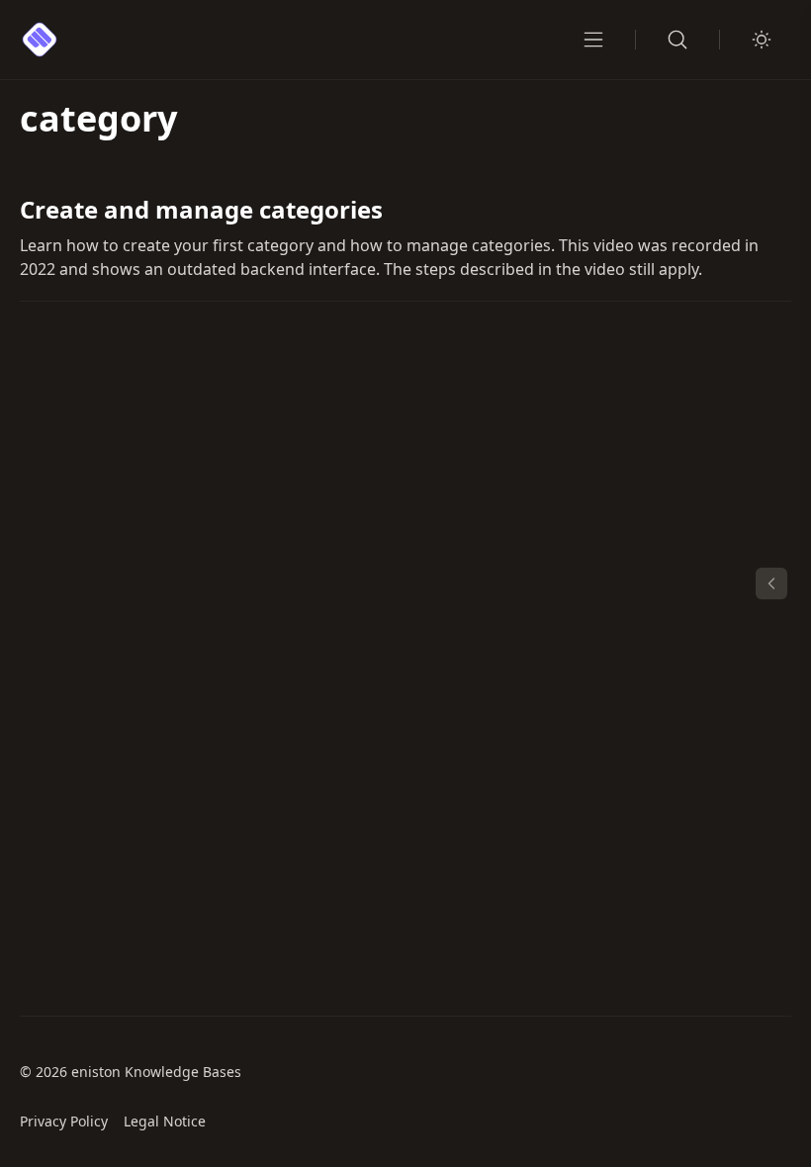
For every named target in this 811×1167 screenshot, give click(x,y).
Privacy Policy (64, 1121)
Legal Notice (165, 1121)
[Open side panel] (771, 583)
